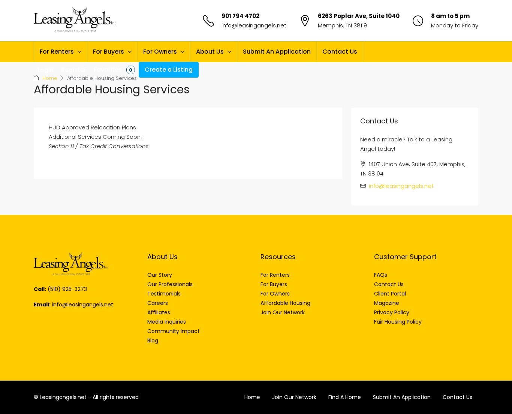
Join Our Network (294, 397)
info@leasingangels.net (254, 25)
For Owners (160, 51)
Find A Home (344, 397)
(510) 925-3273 (67, 289)
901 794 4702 (240, 16)
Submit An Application (277, 51)
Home (49, 78)
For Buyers (108, 51)
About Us (210, 51)
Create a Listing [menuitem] (169, 69)
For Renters (57, 51)
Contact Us (339, 51)
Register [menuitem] (73, 70)
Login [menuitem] (45, 70)
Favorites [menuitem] (113, 69)
